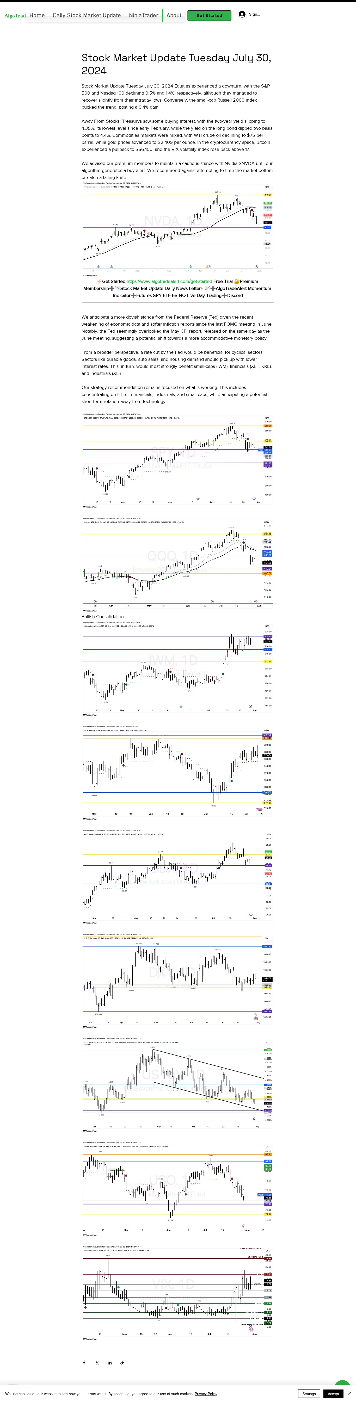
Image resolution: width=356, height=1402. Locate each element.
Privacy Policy (206, 1393)
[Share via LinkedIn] (109, 1362)
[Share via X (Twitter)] (96, 1362)
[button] (143, 15)
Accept (333, 1393)
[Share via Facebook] (84, 1362)
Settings (309, 1393)
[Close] (350, 1393)
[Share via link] (122, 1362)
